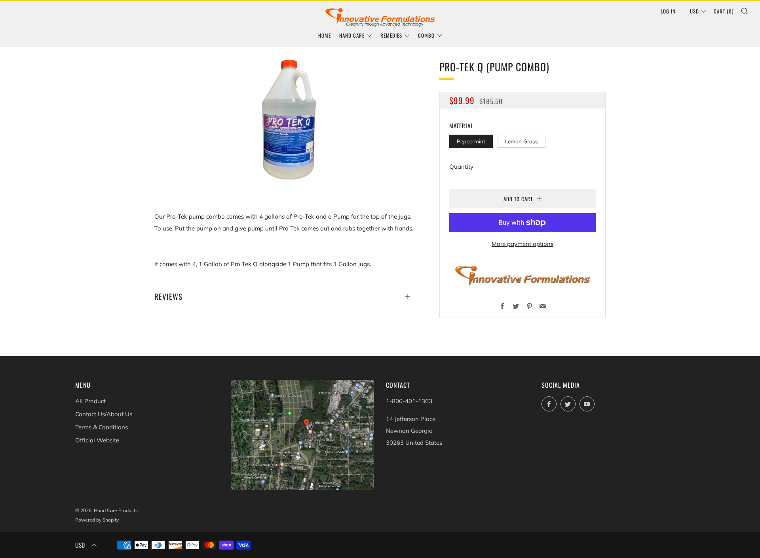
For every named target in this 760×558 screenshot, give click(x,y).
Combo (426, 35)
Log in (668, 11)
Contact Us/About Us (103, 414)
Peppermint (471, 141)
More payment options (522, 244)
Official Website (97, 440)
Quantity (461, 166)
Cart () (723, 11)
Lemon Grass (521, 141)
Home (324, 35)
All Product (90, 401)
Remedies (391, 35)
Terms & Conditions (101, 427)
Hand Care (352, 35)
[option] (285, 123)
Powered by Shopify (97, 520)
